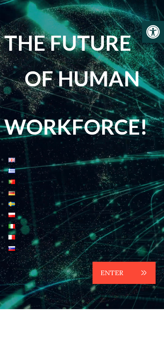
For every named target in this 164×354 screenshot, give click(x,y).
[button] (153, 32)
